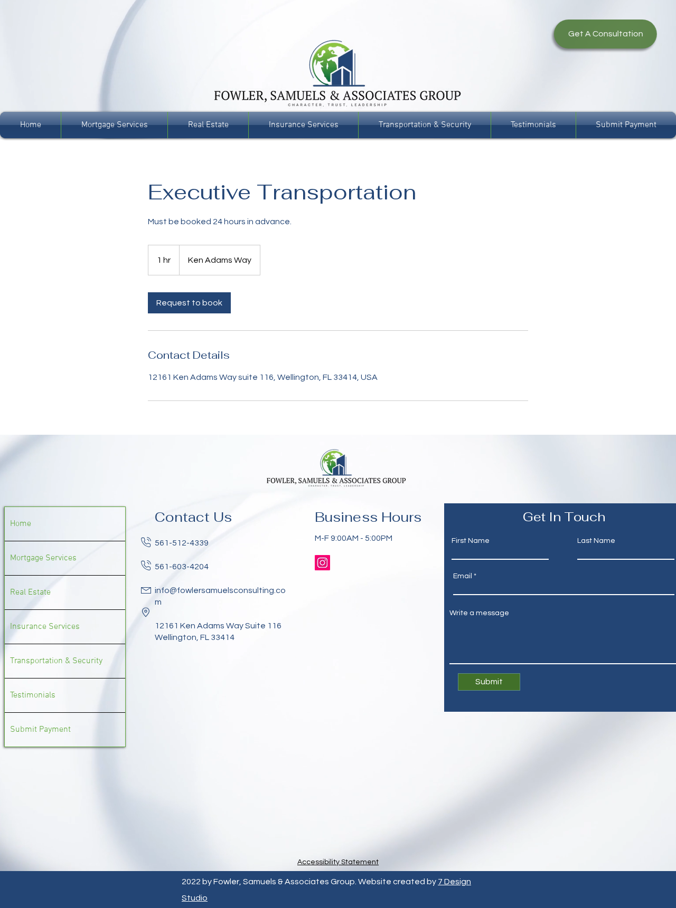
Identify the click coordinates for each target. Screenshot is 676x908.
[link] (189, 302)
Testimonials (32, 695)
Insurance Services (45, 627)
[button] (599, 34)
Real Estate (30, 592)
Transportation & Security (56, 661)
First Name (471, 540)
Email (462, 576)
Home (20, 524)
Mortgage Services (43, 558)
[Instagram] (322, 562)
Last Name (596, 540)
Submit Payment (40, 729)
